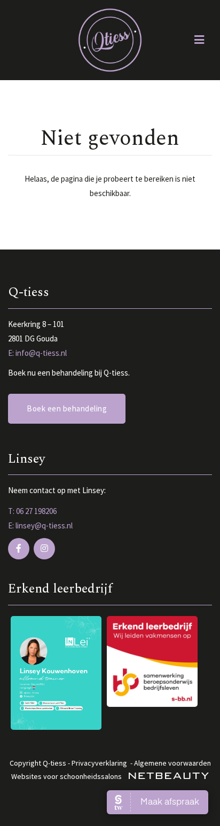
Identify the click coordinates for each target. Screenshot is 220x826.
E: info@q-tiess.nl (37, 353)
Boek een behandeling (67, 408)
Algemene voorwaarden (172, 763)
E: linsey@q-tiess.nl (40, 525)
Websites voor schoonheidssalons (67, 776)
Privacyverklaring (99, 763)
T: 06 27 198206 (32, 511)
